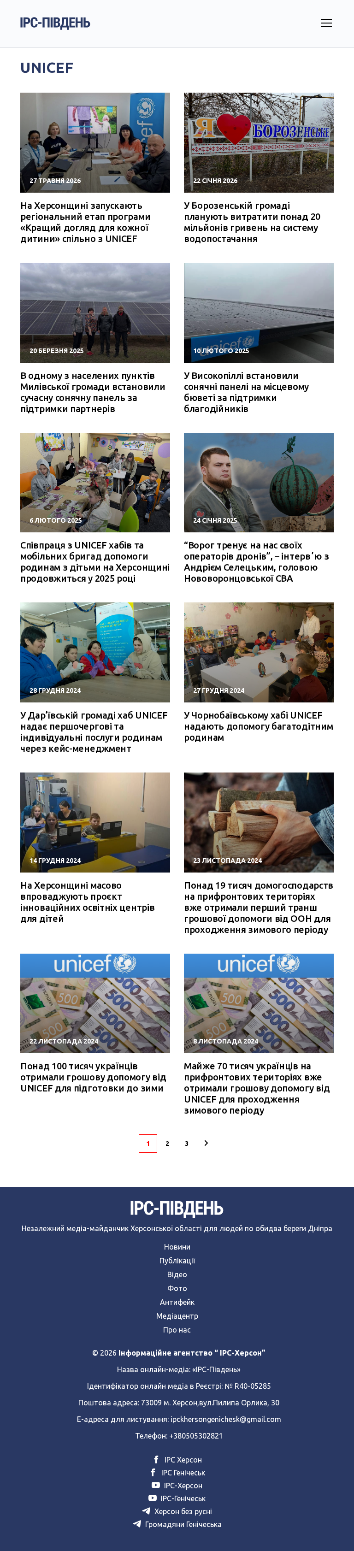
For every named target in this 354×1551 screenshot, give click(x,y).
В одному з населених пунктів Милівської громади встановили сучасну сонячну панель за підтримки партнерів (92, 392)
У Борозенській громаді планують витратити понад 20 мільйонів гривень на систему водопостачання (252, 222)
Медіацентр (177, 1316)
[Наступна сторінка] (206, 1143)
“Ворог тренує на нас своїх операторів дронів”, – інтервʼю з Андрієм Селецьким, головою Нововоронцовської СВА (256, 562)
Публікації (177, 1260)
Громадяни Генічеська (182, 1524)
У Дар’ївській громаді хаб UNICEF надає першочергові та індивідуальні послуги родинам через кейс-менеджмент (93, 732)
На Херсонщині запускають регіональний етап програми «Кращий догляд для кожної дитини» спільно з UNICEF (85, 222)
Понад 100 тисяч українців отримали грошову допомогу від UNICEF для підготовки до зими (93, 1077)
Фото (177, 1288)
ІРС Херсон (182, 1460)
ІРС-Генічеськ (182, 1498)
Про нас (177, 1330)
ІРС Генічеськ (182, 1472)
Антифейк (177, 1302)
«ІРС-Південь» (216, 1369)
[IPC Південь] (55, 23)
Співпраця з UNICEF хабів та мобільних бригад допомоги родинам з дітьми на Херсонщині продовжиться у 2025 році (95, 562)
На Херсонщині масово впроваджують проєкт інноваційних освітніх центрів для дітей (87, 902)
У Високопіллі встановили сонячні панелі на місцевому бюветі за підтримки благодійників (246, 392)
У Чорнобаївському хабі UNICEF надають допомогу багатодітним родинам (258, 726)
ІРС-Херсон (182, 1485)
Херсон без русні (182, 1511)
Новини (177, 1247)
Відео (177, 1274)
